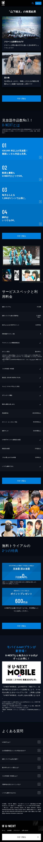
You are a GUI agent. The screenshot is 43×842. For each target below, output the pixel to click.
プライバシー (17, 830)
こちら (32, 359)
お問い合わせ (25, 830)
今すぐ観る (21, 98)
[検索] (32, 3)
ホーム (3, 830)
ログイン (38, 3)
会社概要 (9, 830)
